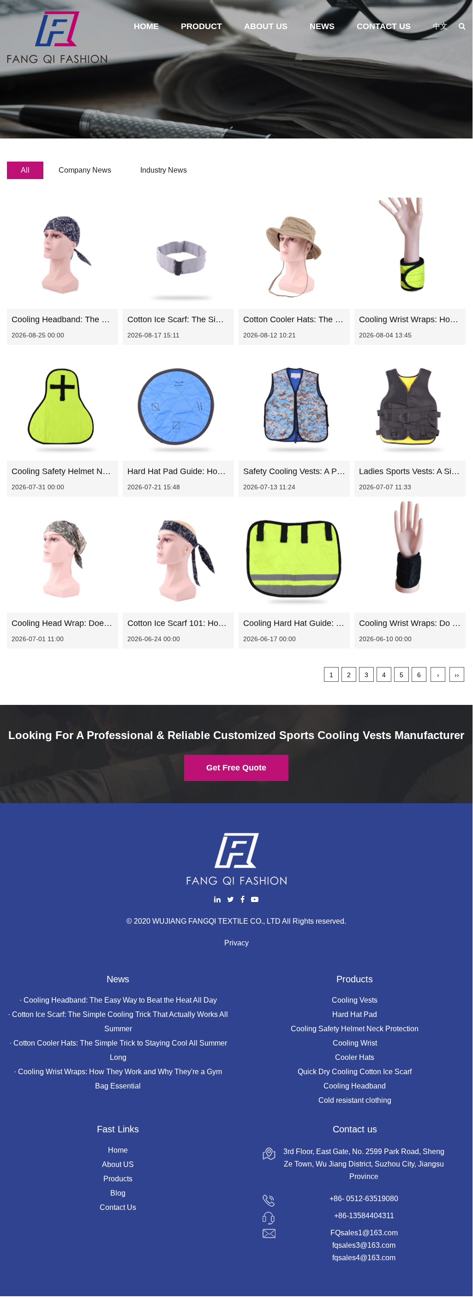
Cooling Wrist (355, 1043)
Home (146, 26)
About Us (265, 26)
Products (117, 1179)
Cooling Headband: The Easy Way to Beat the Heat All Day (120, 1000)
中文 (440, 26)
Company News (85, 170)
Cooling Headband (354, 1086)
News (322, 26)
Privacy (236, 943)
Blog (118, 1193)
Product (201, 26)
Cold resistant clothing (354, 1100)
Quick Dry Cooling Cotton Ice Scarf (355, 1072)
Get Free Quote (236, 767)
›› (457, 675)
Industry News (163, 170)
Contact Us (384, 26)
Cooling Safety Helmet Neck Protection (355, 1029)
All (25, 170)
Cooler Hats (354, 1057)
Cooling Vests (354, 1000)
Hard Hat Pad (354, 1014)
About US (118, 1164)
